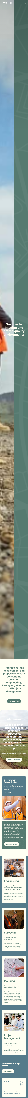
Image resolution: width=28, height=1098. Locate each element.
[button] (25, 3)
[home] (6, 3)
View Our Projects (11, 844)
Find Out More (8, 1071)
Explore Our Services (14, 759)
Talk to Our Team (14, 701)
